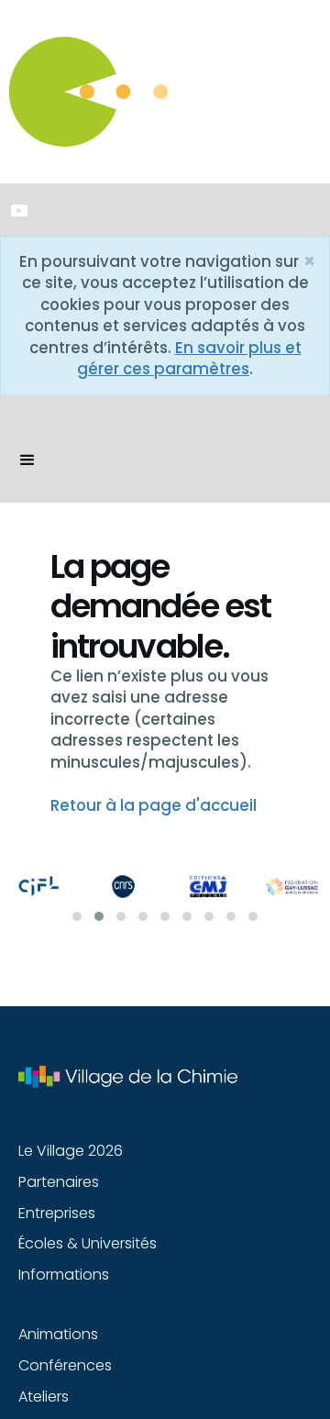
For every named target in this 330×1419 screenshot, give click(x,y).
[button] (27, 460)
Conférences (65, 1365)
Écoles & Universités (87, 1243)
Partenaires (58, 1181)
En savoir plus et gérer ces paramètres (189, 359)
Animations (58, 1334)
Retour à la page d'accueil (153, 805)
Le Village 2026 (70, 1150)
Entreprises (56, 1213)
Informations (63, 1274)
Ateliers (43, 1396)
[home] (4, 422)
